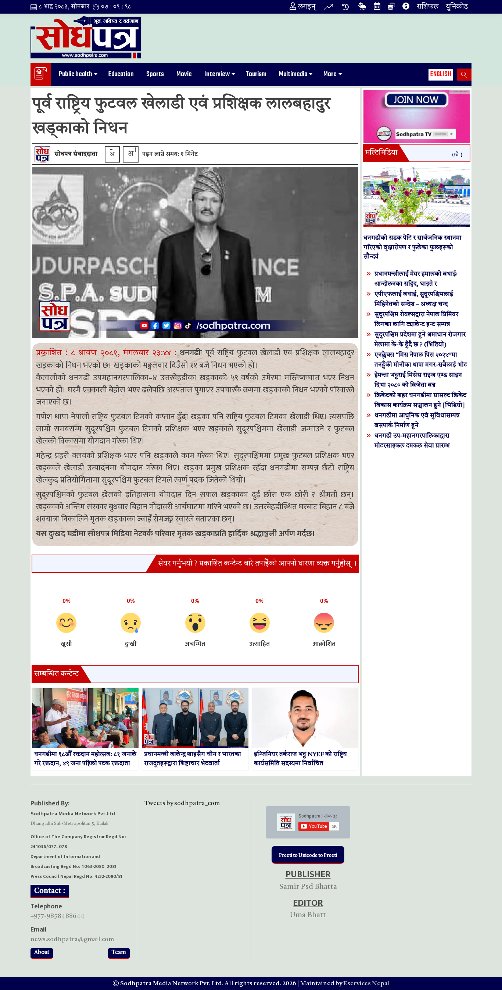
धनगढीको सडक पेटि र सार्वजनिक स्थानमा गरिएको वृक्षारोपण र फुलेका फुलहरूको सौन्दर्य (412, 247)
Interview (217, 74)
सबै (455, 155)
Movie (184, 74)
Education (121, 74)
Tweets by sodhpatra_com (182, 803)
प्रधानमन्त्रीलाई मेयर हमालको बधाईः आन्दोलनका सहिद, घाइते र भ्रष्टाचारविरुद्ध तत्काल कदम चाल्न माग (418, 284)
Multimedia (293, 74)
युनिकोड (457, 7)
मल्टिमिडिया (381, 153)
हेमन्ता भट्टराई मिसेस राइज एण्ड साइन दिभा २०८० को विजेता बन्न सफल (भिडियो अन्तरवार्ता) (418, 385)
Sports (155, 74)
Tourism (256, 74)
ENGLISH (440, 74)
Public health (75, 74)
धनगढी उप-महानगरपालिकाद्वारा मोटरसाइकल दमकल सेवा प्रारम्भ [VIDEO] (412, 446)
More (330, 74)
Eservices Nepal (366, 983)
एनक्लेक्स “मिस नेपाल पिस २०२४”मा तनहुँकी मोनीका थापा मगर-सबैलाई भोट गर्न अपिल (420, 365)
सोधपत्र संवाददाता (75, 154)
